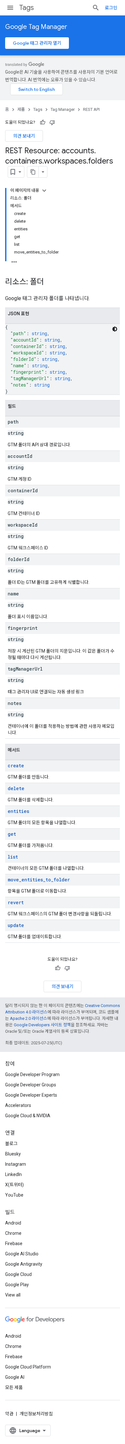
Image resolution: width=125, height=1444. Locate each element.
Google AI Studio (21, 1253)
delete (16, 788)
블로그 (11, 1143)
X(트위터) (14, 1184)
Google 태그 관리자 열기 (37, 43)
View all (13, 1294)
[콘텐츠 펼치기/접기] (44, 190)
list (13, 857)
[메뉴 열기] (10, 7)
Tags (26, 7)
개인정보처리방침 (36, 1413)
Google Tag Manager (36, 27)
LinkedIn (13, 1174)
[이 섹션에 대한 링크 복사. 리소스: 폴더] (50, 282)
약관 (9, 1413)
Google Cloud (18, 1274)
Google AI (14, 1377)
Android (13, 1223)
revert (16, 902)
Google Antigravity (23, 1264)
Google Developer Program (32, 1074)
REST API (91, 109)
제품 (21, 109)
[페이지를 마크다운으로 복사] (33, 171)
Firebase (13, 1243)
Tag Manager (63, 109)
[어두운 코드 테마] (115, 329)
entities (18, 811)
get (12, 834)
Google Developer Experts (31, 1095)
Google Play (17, 1284)
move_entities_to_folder (39, 880)
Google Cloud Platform (28, 1366)
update (16, 925)
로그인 (111, 7)
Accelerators (18, 1105)
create (16, 765)
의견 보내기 (24, 136)
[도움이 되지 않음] (52, 122)
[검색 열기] (96, 8)
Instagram (15, 1164)
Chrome (13, 1233)
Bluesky (13, 1153)
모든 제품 (14, 1387)
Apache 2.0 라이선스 (28, 1018)
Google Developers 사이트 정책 (42, 1024)
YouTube (14, 1195)
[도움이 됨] (42, 122)
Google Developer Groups (30, 1084)
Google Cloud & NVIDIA (27, 1115)
